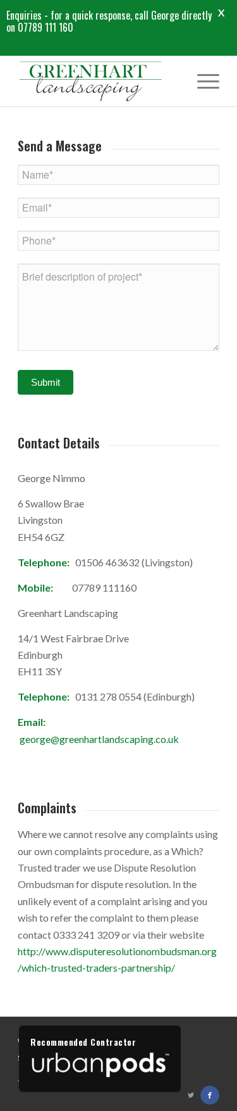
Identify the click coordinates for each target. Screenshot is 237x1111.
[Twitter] (190, 1095)
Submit (45, 382)
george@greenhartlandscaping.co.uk (99, 739)
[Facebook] (209, 1095)
